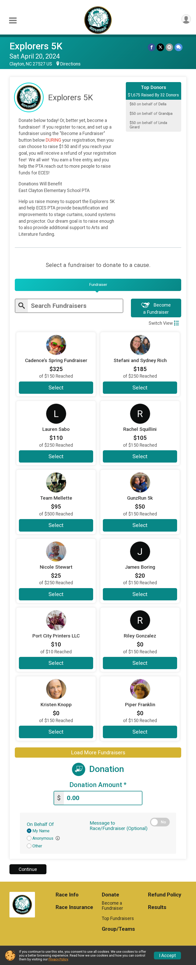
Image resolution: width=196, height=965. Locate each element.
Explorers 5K (35, 46)
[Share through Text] (178, 47)
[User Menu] (186, 19)
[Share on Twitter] (160, 47)
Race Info (67, 895)
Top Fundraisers (118, 918)
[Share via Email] (169, 47)
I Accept (167, 955)
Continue (28, 869)
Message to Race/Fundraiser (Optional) (119, 825)
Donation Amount (98, 785)
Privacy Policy (58, 959)
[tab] (98, 285)
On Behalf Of (40, 824)
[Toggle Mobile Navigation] (13, 20)
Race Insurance (74, 907)
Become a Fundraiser (157, 308)
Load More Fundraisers (98, 752)
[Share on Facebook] (151, 47)
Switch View (161, 323)
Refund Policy (164, 895)
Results (157, 907)
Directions (70, 63)
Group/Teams (118, 929)
